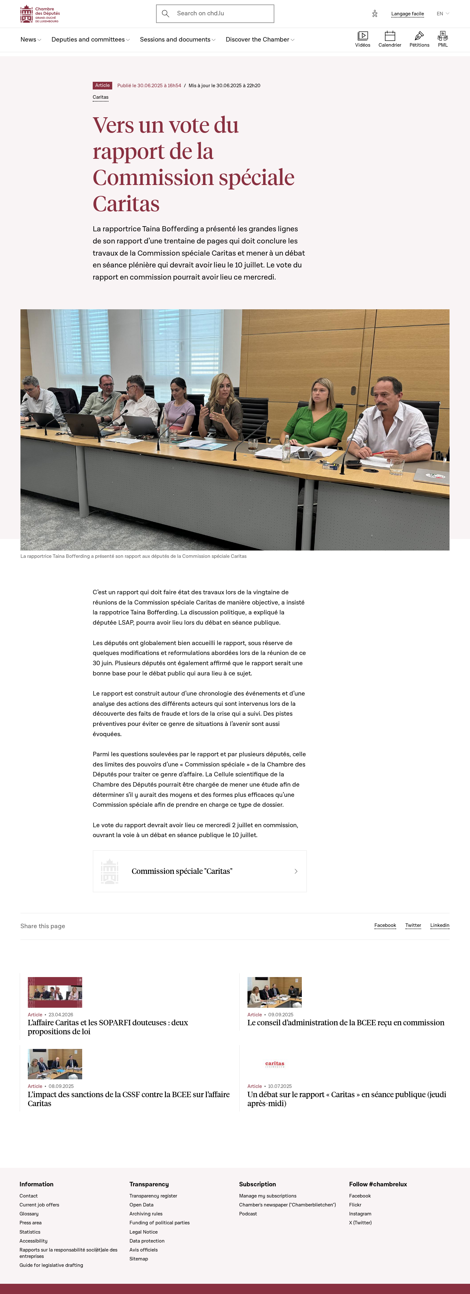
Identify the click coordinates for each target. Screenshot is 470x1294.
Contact (29, 1196)
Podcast (248, 1214)
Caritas (100, 97)
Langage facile (407, 14)
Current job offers (39, 1205)
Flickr (355, 1205)
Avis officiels (143, 1250)
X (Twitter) (360, 1223)
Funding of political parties (159, 1223)
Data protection (147, 1241)
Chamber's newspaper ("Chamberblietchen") (287, 1205)
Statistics (30, 1232)
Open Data (141, 1205)
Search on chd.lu (200, 13)
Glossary (29, 1214)
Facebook (385, 925)
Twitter (413, 925)
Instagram (360, 1214)
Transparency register (153, 1196)
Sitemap (138, 1259)
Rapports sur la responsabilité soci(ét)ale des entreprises (68, 1253)
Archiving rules (145, 1214)
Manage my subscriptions (267, 1196)
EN (440, 14)
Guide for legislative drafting (51, 1265)
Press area (31, 1223)
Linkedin (440, 925)
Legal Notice (143, 1232)
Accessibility (34, 1241)
